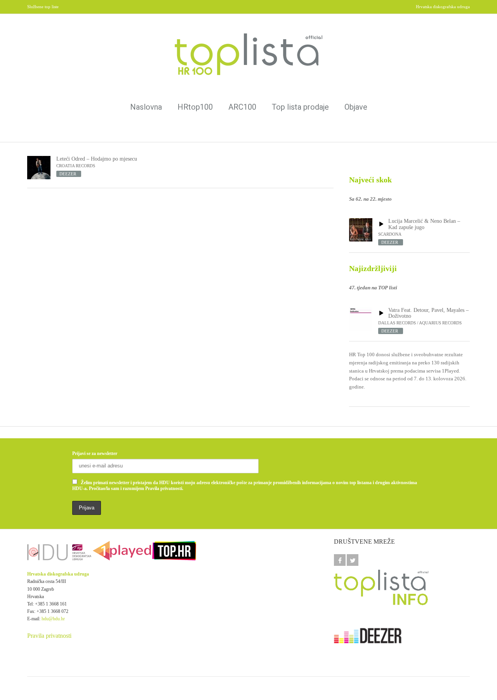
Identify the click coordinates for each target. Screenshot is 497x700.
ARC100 (242, 107)
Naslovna (146, 107)
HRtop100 (195, 107)
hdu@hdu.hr (53, 618)
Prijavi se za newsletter (94, 453)
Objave (355, 107)
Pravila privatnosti (49, 635)
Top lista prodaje (300, 107)
